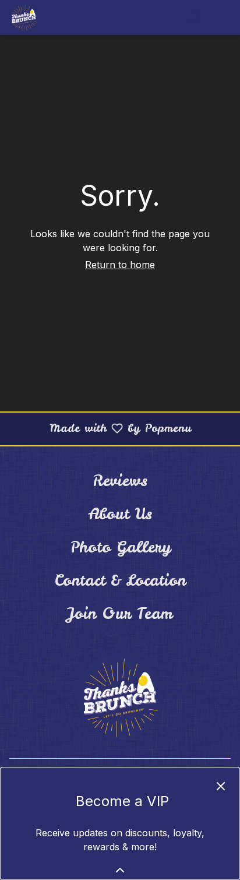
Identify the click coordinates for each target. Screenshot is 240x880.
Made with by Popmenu (100, 428)
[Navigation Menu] (224, 17)
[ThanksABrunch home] (61, 17)
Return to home (120, 264)
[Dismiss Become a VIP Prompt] (221, 786)
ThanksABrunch (120, 697)
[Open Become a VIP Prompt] (120, 870)
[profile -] (195, 17)
